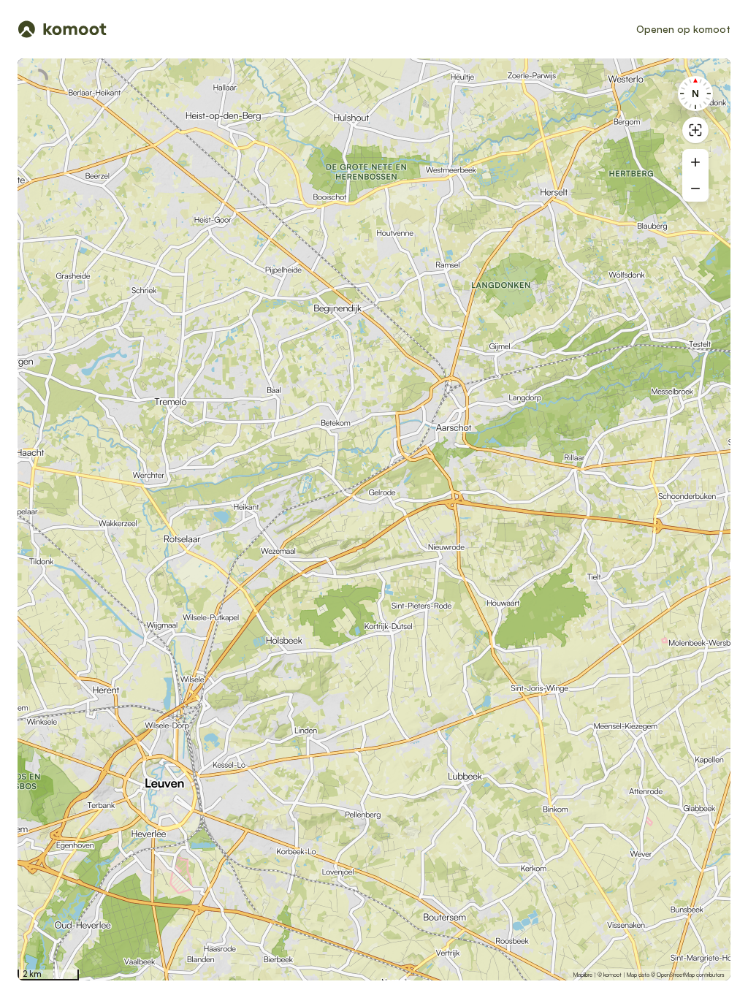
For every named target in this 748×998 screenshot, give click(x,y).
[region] (374, 519)
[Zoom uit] (695, 188)
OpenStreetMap (676, 974)
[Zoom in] (695, 162)
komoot (612, 974)
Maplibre (582, 974)
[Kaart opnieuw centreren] (695, 130)
